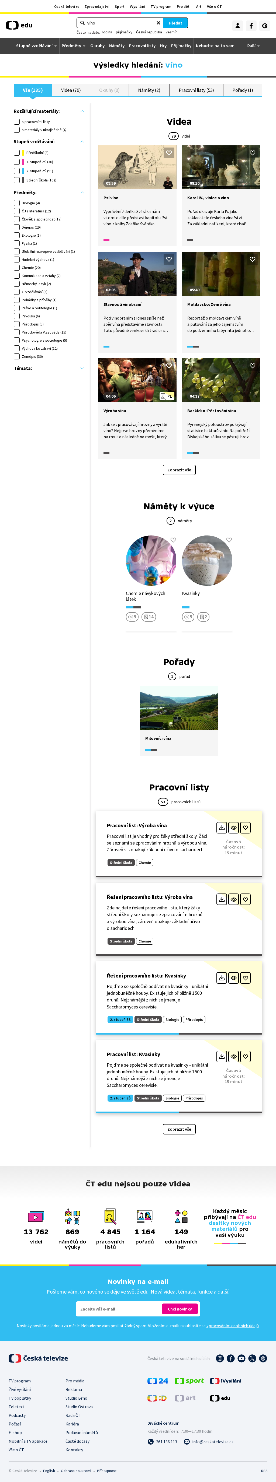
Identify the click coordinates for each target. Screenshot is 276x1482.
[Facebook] (251, 25)
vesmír (171, 32)
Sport (120, 6)
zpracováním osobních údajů (232, 1325)
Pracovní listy (142, 46)
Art (199, 6)
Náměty (117, 46)
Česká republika (149, 32)
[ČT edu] (19, 27)
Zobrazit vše (179, 469)
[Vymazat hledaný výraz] (158, 23)
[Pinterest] (264, 25)
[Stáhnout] (221, 827)
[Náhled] (233, 827)
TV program (161, 6)
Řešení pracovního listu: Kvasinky (146, 975)
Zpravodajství (97, 6)
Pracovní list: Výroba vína (137, 825)
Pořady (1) (242, 90)
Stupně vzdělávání (34, 46)
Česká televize (66, 6)
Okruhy (97, 46)
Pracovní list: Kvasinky (133, 1054)
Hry (163, 46)
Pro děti (184, 6)
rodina (107, 32)
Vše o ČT (214, 6)
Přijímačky (181, 46)
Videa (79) (71, 90)
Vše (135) (33, 90)
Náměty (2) (149, 90)
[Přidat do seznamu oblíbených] (169, 153)
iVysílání (138, 6)
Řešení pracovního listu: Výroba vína (150, 897)
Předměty (71, 46)
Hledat (175, 23)
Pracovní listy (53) (196, 90)
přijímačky (124, 32)
